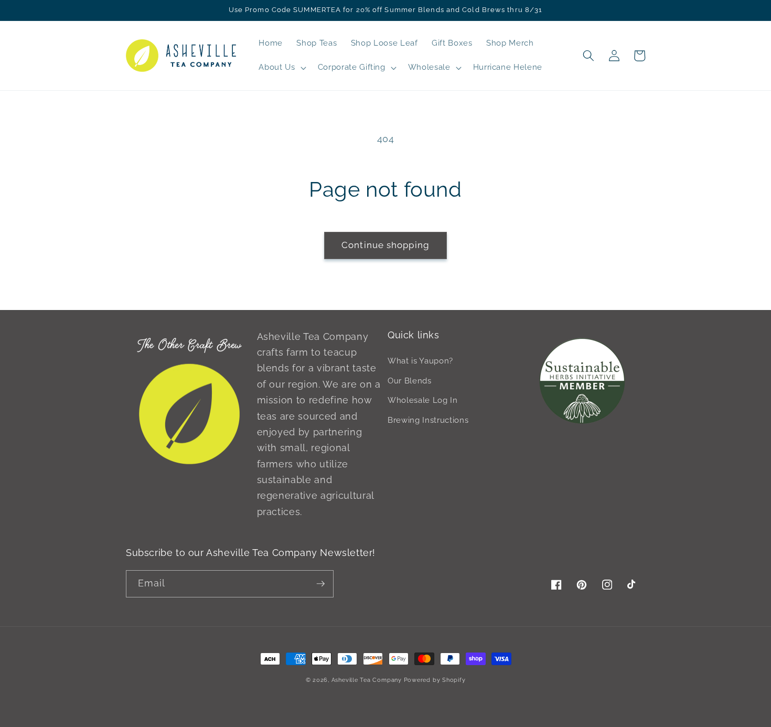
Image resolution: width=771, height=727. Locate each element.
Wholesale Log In (423, 400)
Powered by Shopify (435, 680)
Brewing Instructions (428, 420)
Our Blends (410, 381)
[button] (281, 68)
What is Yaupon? (420, 361)
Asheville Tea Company (366, 680)
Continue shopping (385, 245)
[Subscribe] (320, 583)
